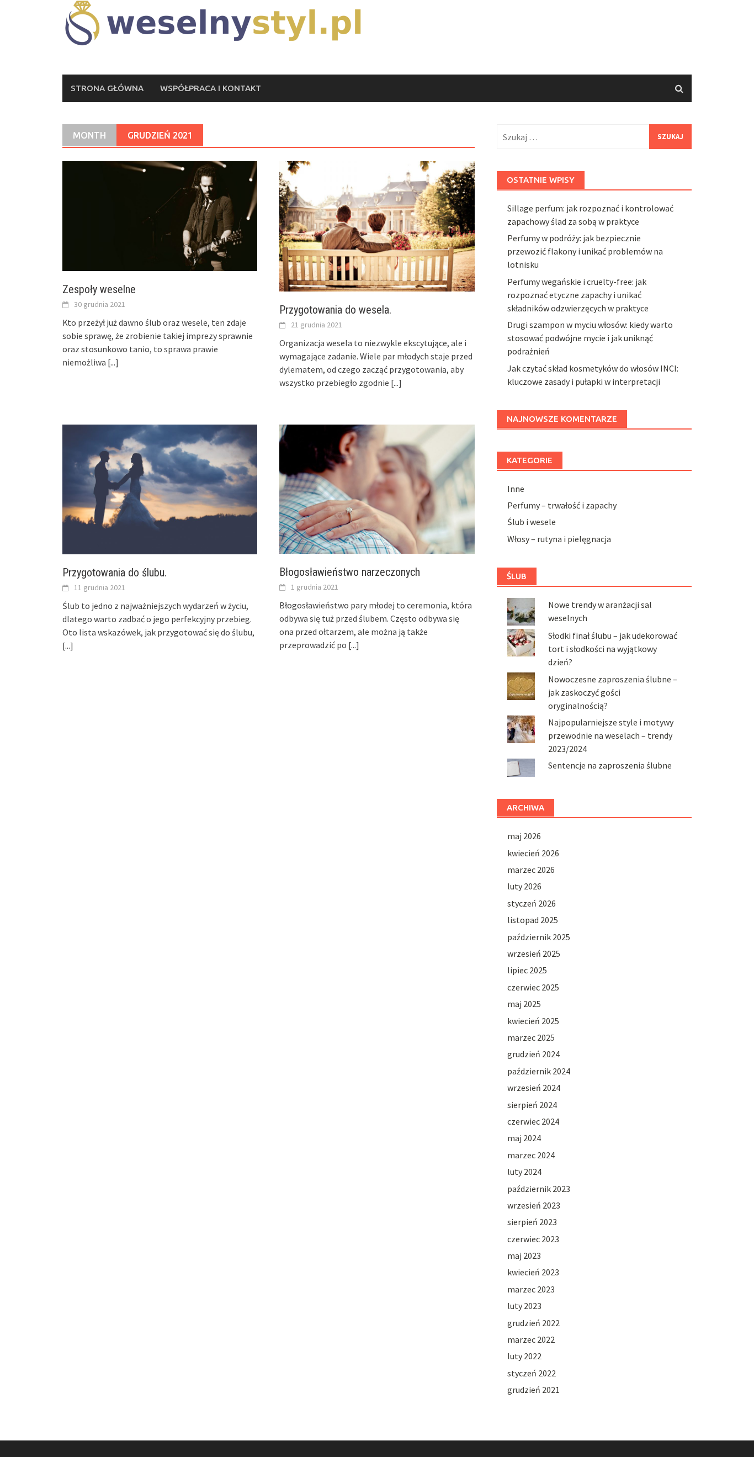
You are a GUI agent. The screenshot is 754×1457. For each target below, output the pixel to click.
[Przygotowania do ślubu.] (159, 488)
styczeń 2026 (531, 903)
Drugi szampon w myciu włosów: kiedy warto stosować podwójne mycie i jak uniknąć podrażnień (590, 338)
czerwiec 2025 (533, 987)
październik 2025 (538, 936)
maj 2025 (524, 1003)
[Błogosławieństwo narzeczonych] (376, 488)
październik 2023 (538, 1188)
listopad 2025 (532, 919)
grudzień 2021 (533, 1389)
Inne (515, 488)
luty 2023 (524, 1305)
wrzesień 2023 (533, 1205)
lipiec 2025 (527, 970)
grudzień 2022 (533, 1322)
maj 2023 (524, 1255)
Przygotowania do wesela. (335, 309)
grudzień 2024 (533, 1053)
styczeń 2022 (531, 1373)
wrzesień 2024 (533, 1087)
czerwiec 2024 (533, 1121)
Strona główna (107, 88)
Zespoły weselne (99, 289)
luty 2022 (524, 1355)
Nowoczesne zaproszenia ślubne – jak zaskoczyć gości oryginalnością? (612, 692)
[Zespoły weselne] (159, 214)
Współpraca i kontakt (210, 88)
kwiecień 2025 (533, 1020)
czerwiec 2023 (533, 1238)
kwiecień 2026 (533, 853)
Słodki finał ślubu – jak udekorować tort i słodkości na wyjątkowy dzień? (612, 648)
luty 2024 (524, 1171)
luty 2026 (524, 886)
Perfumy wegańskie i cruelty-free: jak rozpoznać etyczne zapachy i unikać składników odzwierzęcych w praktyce (578, 295)
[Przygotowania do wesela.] (376, 225)
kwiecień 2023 (533, 1272)
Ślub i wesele (531, 521)
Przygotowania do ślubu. (114, 572)
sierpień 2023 (532, 1221)
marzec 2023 (531, 1289)
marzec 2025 (531, 1037)
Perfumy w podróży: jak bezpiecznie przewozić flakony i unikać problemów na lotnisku (585, 251)
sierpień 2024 (532, 1104)
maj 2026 (524, 835)
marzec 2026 (531, 869)
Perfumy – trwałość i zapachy (562, 505)
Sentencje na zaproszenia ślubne (610, 765)
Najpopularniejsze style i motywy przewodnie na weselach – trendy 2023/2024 (610, 735)
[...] (113, 362)
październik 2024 (538, 1071)
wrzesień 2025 (533, 953)
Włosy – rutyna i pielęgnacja (559, 538)
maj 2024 (524, 1137)
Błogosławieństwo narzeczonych (349, 572)
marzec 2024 (531, 1155)
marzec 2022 (531, 1339)
